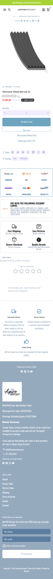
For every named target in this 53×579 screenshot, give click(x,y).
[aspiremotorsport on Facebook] (22, 371)
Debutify (26, 571)
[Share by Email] (36, 21)
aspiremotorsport (21, 568)
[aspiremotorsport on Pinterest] (25, 371)
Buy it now (26, 128)
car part (16, 86)
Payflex (5, 501)
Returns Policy (8, 487)
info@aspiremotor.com (13, 449)
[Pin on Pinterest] (27, 21)
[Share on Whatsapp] (30, 21)
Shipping (5, 492)
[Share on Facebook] (22, 21)
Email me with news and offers (16, 546)
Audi (14, 158)
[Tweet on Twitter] (24, 21)
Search (5, 479)
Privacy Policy (7, 483)
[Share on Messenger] (38, 21)
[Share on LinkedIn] (33, 21)
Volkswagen (23, 158)
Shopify (38, 568)
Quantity (5, 108)
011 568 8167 (10, 453)
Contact (5, 505)
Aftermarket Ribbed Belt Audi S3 (29, 16)
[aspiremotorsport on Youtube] (31, 371)
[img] (9, 96)
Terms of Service (8, 496)
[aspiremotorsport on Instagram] (28, 371)
